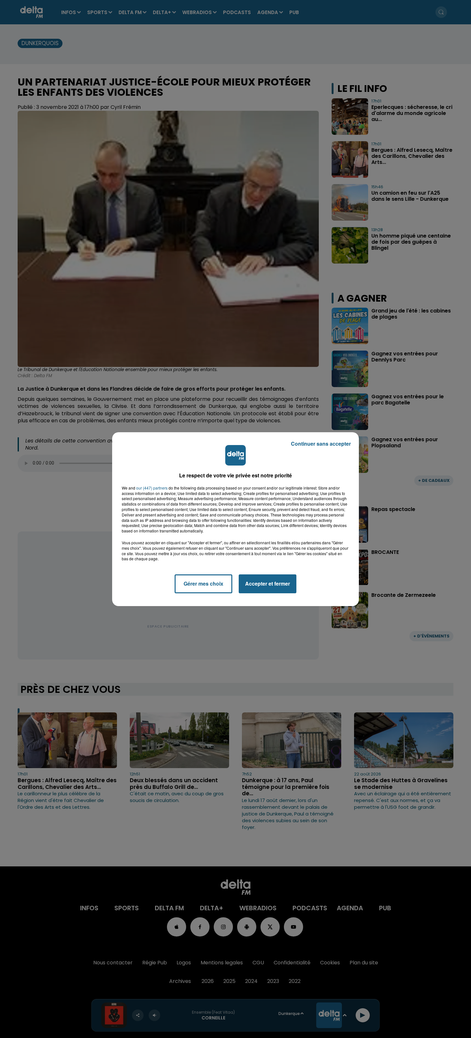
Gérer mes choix (203, 583)
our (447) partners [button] (152, 488)
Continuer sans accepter (321, 443)
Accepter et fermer (267, 583)
